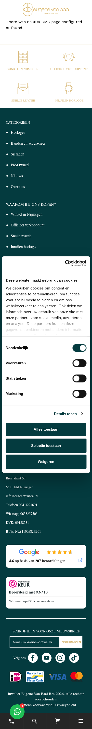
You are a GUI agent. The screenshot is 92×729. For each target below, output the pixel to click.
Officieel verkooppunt (69, 69)
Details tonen (65, 414)
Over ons (18, 186)
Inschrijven (71, 642)
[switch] (79, 363)
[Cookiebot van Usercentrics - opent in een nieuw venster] (65, 263)
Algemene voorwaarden (34, 704)
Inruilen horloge (69, 100)
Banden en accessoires (28, 143)
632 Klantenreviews (40, 601)
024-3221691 (28, 504)
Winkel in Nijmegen (23, 69)
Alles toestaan (46, 429)
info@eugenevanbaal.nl (22, 495)
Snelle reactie (23, 100)
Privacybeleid (65, 704)
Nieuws (17, 175)
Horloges (18, 132)
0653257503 (29, 513)
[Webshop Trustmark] (46, 584)
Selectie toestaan (46, 445)
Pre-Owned (20, 164)
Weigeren (46, 461)
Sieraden (17, 153)
